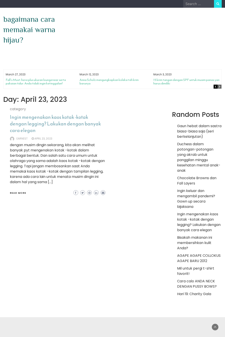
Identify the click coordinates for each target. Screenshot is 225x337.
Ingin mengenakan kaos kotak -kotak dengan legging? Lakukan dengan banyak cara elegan (55, 124)
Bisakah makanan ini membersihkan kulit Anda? (194, 243)
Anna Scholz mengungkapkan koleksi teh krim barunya (109, 82)
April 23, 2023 (43, 138)
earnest (22, 138)
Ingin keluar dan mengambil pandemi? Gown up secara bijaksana (196, 198)
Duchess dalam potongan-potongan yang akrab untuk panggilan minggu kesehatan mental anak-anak (198, 157)
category (18, 109)
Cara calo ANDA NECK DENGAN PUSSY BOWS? (197, 284)
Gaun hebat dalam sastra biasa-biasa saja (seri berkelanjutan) (199, 131)
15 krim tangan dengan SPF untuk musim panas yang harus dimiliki (187, 82)
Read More (18, 193)
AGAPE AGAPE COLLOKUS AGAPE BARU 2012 (199, 258)
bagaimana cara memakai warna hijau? (29, 29)
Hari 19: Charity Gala (194, 293)
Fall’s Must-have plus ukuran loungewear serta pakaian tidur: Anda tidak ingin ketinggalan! (36, 82)
